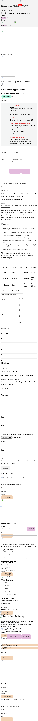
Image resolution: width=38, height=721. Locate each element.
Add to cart (15, 171)
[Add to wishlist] (3, 641)
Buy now (26, 636)
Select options (14, 636)
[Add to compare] (33, 636)
